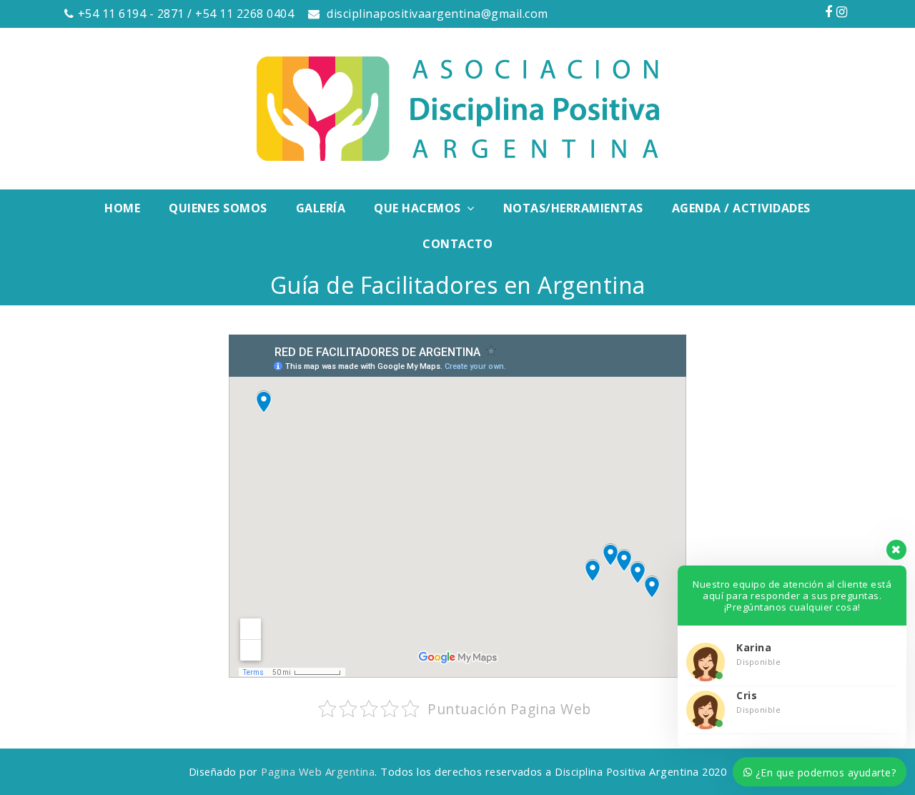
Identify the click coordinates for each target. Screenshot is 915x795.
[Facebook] (829, 11)
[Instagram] (842, 11)
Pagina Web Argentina (318, 771)
